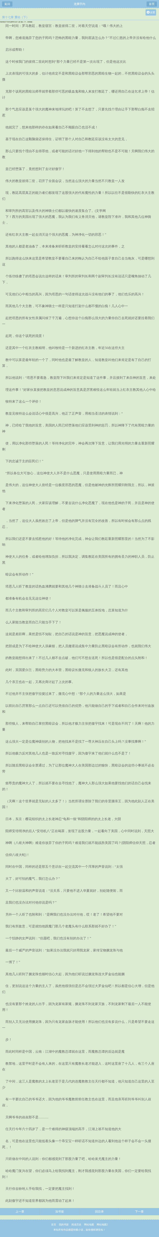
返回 (7, 4)
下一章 (139, 1211)
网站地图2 (102, 1224)
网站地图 (89, 1224)
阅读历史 (76, 1224)
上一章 (20, 1211)
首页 (152, 4)
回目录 (99, 1211)
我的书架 (64, 1224)
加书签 (59, 1211)
